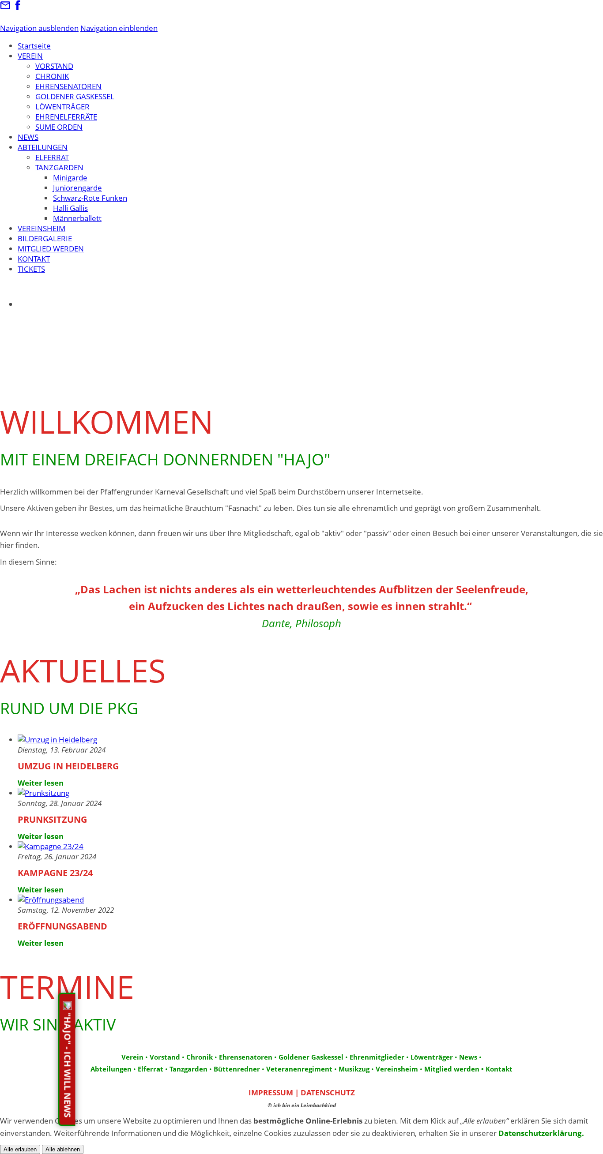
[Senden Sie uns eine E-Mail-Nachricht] (5, 8)
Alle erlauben (20, 1149)
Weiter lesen (41, 783)
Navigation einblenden (119, 28)
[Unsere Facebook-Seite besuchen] (17, 8)
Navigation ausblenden (39, 28)
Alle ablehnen (62, 1149)
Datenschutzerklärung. (541, 1133)
